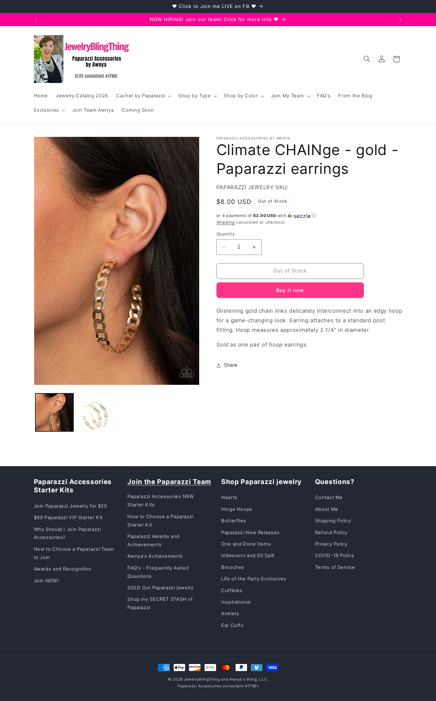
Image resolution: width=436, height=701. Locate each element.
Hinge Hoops (236, 509)
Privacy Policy (331, 544)
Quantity (225, 234)
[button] (143, 96)
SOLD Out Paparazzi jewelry (160, 588)
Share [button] (231, 365)
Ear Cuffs (232, 625)
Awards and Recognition (63, 569)
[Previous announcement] (36, 19)
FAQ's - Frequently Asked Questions (158, 572)
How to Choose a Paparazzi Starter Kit (160, 521)
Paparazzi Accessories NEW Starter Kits (160, 501)
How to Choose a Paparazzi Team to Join (74, 553)
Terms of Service (335, 567)
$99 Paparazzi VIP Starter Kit (68, 517)
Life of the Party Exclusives (254, 579)
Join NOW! (46, 581)
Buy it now (290, 290)
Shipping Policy (333, 521)
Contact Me (329, 497)
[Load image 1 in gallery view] (54, 412)
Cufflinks (232, 590)
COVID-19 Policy (334, 555)
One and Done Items (246, 544)
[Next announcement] (400, 19)
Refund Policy (331, 532)
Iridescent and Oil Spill (247, 555)
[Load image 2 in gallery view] (96, 412)
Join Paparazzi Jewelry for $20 (70, 506)
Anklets (230, 613)
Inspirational (235, 602)
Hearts (229, 497)
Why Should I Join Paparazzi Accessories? (67, 533)
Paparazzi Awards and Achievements (153, 540)
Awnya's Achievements (155, 556)
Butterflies (233, 521)
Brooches (232, 567)
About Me (326, 509)
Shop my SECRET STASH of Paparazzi (160, 603)
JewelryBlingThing (202, 679)
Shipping (225, 222)
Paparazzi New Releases (250, 532)
